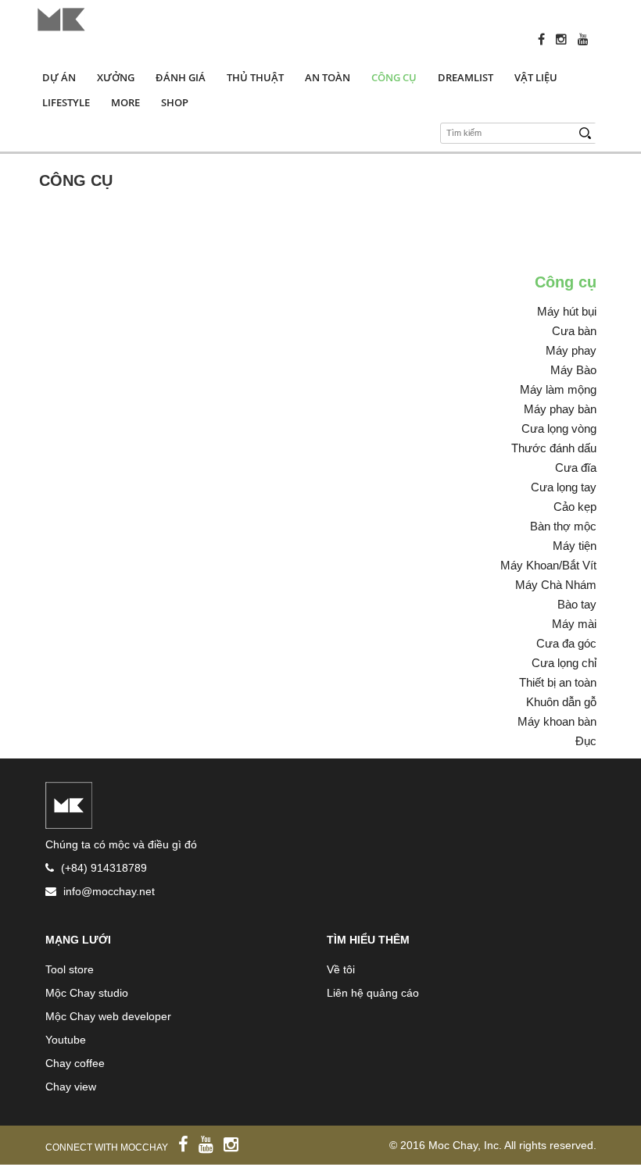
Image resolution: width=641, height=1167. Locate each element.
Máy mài (574, 623)
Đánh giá (181, 77)
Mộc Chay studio (86, 993)
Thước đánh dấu (553, 448)
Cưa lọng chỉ (564, 662)
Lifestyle (66, 102)
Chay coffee (75, 1063)
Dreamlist (465, 77)
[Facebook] (545, 39)
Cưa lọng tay (563, 487)
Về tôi (341, 969)
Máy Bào (573, 370)
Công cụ (394, 77)
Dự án (59, 77)
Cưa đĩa (575, 467)
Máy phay (571, 350)
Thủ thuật (255, 77)
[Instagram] (565, 39)
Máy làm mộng (558, 389)
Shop (174, 102)
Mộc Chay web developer (108, 1016)
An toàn (327, 77)
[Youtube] (587, 39)
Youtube (65, 1039)
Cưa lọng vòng (558, 428)
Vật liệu (535, 77)
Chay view (70, 1086)
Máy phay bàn (560, 409)
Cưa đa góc (566, 643)
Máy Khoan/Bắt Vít (548, 565)
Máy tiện (574, 545)
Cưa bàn (574, 330)
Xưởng (115, 77)
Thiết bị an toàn (557, 682)
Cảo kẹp (574, 506)
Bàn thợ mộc (563, 526)
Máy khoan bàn (556, 721)
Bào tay (576, 604)
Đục (585, 741)
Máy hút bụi (566, 311)
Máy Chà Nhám (555, 584)
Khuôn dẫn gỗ (561, 701)
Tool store (69, 969)
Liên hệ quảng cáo (373, 993)
